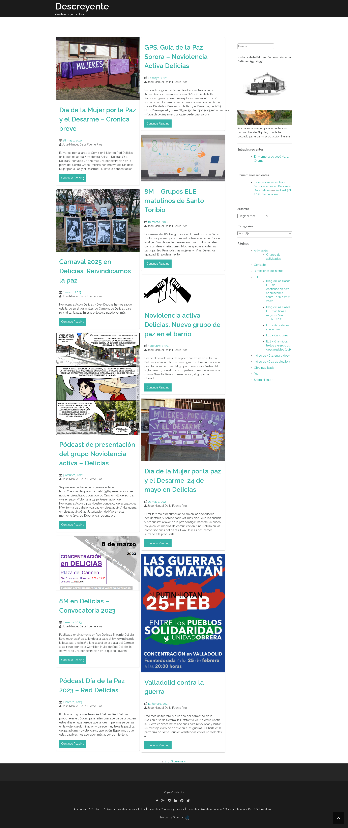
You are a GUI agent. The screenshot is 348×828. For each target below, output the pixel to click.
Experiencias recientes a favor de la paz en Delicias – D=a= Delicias (272, 186)
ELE (237, 21)
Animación (220, 21)
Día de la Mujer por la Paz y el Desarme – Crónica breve (97, 119)
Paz (255, 21)
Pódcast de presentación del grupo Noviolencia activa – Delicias (97, 454)
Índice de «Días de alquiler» (272, 361)
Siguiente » (178, 761)
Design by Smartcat (172, 817)
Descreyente (82, 6)
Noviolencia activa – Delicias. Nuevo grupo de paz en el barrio (182, 324)
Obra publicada (148, 21)
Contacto (271, 21)
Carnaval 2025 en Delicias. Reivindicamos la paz (95, 271)
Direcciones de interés (186, 21)
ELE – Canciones (277, 335)
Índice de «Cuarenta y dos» (272, 355)
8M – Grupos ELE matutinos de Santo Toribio (174, 201)
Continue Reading (72, 178)
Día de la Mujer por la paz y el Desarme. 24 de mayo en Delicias (182, 480)
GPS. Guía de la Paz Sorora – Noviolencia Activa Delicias (176, 56)
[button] (286, 22)
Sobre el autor (116, 21)
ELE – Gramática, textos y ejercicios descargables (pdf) (278, 345)
